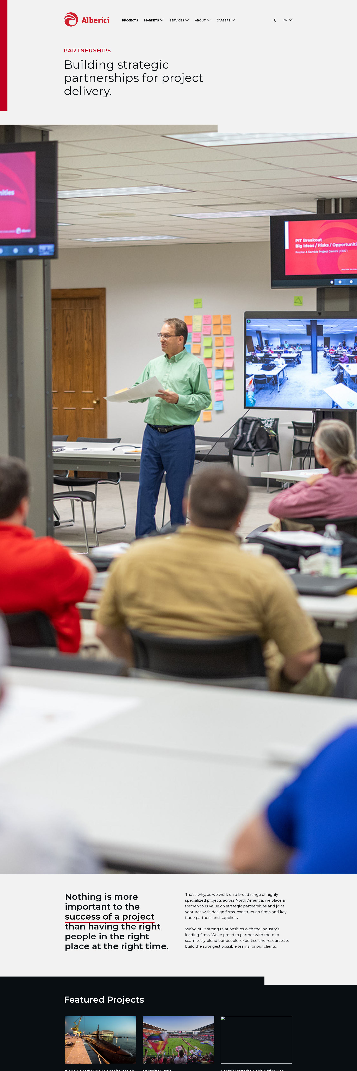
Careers (223, 20)
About (200, 20)
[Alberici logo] (92, 19)
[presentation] (100, 1040)
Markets (151, 20)
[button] (274, 20)
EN (285, 20)
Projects (130, 20)
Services (177, 20)
